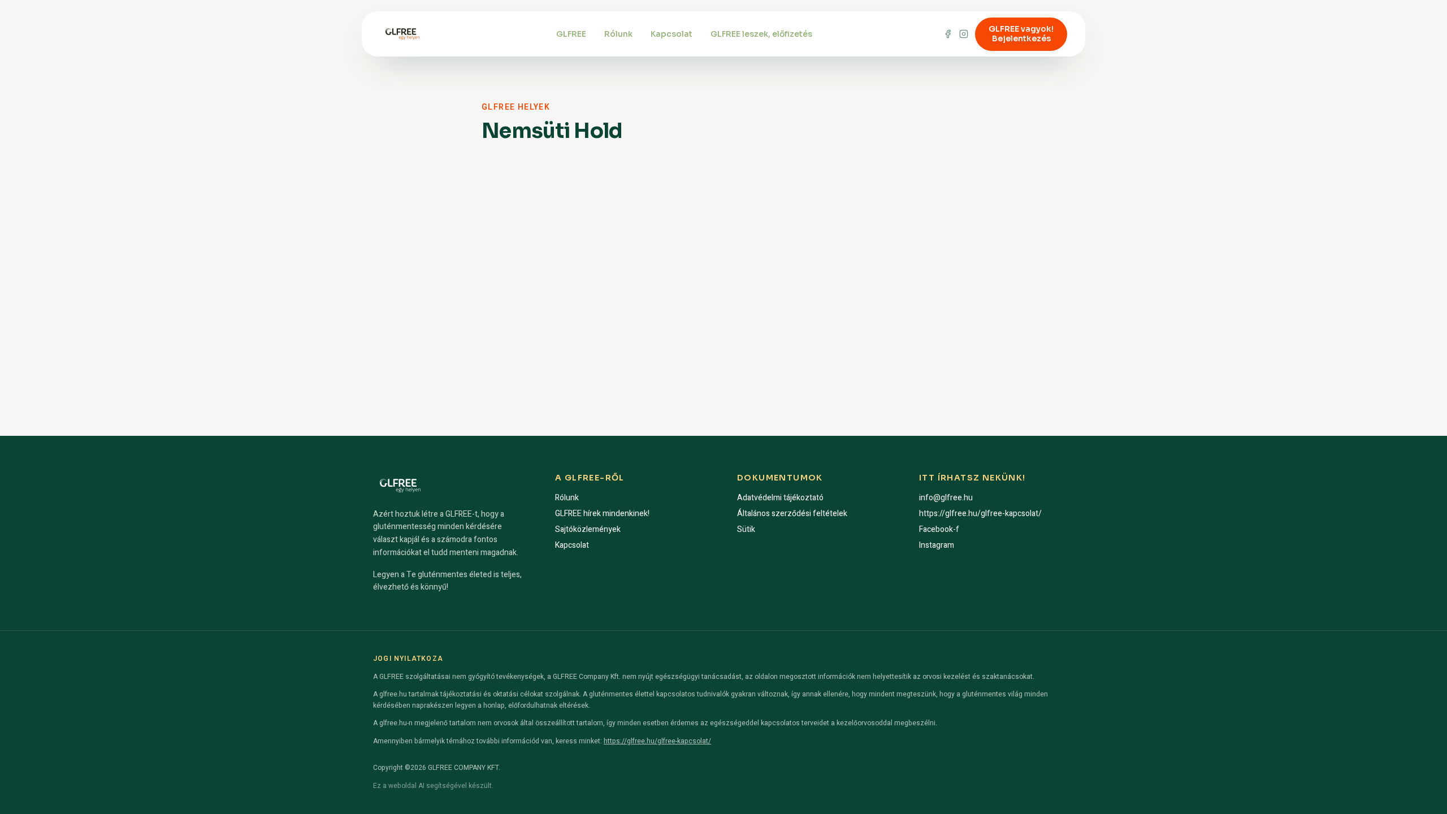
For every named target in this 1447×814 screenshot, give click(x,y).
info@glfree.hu (946, 498)
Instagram (936, 545)
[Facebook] (947, 33)
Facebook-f (939, 529)
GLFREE (571, 34)
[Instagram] (963, 33)
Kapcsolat (671, 34)
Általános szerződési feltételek (792, 513)
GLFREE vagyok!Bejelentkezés (1021, 34)
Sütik (746, 529)
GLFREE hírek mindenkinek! (602, 513)
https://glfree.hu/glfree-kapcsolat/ (980, 513)
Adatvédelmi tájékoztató (780, 498)
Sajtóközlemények (588, 529)
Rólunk (618, 34)
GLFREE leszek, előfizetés (761, 34)
